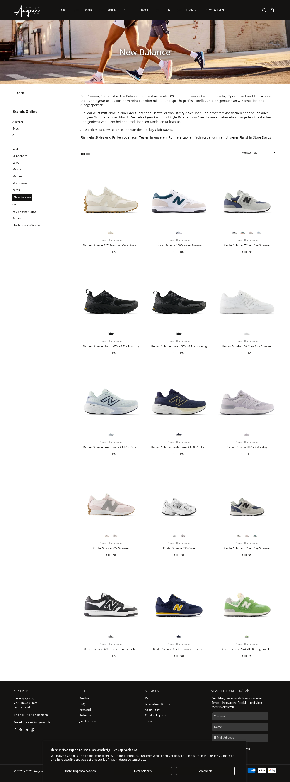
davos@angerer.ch (37, 722)
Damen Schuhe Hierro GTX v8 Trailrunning (111, 346)
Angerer (17, 122)
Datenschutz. (137, 759)
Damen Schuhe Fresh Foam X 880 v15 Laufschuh (111, 447)
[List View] (87, 152)
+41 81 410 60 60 (36, 715)
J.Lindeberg (19, 156)
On (14, 205)
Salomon (18, 218)
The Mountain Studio (26, 225)
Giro (15, 135)
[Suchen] (264, 10)
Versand (85, 710)
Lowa (15, 162)
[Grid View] (82, 152)
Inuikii (16, 149)
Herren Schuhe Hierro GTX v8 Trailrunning (179, 346)
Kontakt (85, 698)
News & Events (216, 10)
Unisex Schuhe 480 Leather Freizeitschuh (111, 649)
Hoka (15, 142)
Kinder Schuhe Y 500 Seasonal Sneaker (179, 649)
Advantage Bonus (157, 704)
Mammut (18, 176)
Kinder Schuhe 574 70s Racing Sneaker (247, 649)
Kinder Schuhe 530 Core (179, 548)
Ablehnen (205, 771)
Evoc (15, 128)
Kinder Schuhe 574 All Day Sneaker (247, 245)
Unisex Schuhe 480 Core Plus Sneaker (247, 346)
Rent (168, 10)
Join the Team (89, 721)
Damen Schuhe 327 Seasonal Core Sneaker (111, 245)
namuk (16, 190)
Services (144, 10)
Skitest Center (155, 710)
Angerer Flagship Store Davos (248, 137)
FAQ (82, 704)
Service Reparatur (157, 715)
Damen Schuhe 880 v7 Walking (247, 447)
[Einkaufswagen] (272, 10)
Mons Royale (20, 183)
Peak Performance (24, 211)
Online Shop (117, 10)
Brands (88, 10)
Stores (63, 10)
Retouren (85, 715)
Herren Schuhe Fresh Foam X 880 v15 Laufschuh (179, 447)
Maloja (17, 169)
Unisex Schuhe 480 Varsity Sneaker (179, 245)
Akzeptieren (143, 771)
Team (190, 10)
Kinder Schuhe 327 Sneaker (111, 548)
